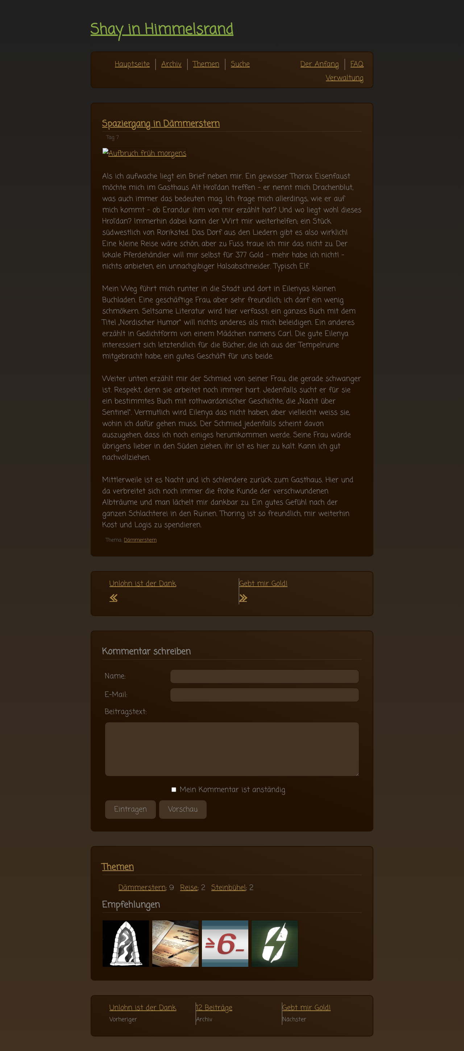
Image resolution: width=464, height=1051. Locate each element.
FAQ (357, 64)
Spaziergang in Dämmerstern (161, 124)
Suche (240, 64)
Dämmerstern (140, 540)
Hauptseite (132, 64)
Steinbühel (228, 888)
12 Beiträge (214, 1008)
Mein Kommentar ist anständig (231, 790)
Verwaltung (345, 78)
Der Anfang (320, 64)
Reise (189, 888)
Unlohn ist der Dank (142, 1008)
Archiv (171, 64)
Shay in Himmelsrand (162, 30)
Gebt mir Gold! (306, 1008)
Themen (206, 64)
